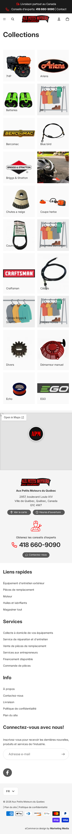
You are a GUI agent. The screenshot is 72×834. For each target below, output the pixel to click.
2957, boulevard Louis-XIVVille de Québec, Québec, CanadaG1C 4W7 (36, 501)
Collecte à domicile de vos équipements (28, 632)
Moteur (7, 596)
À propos (9, 689)
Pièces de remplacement (18, 589)
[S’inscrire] (63, 754)
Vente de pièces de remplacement (24, 646)
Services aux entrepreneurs (20, 652)
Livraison (8, 702)
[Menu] (4, 19)
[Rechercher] (12, 19)
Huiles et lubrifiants (15, 602)
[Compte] (59, 19)
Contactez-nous (13, 695)
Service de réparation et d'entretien (25, 639)
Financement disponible (18, 659)
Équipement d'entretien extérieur (23, 583)
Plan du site (10, 715)
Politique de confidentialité (19, 708)
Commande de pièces (17, 665)
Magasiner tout (12, 609)
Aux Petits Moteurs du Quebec (28, 801)
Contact (61, 9)
